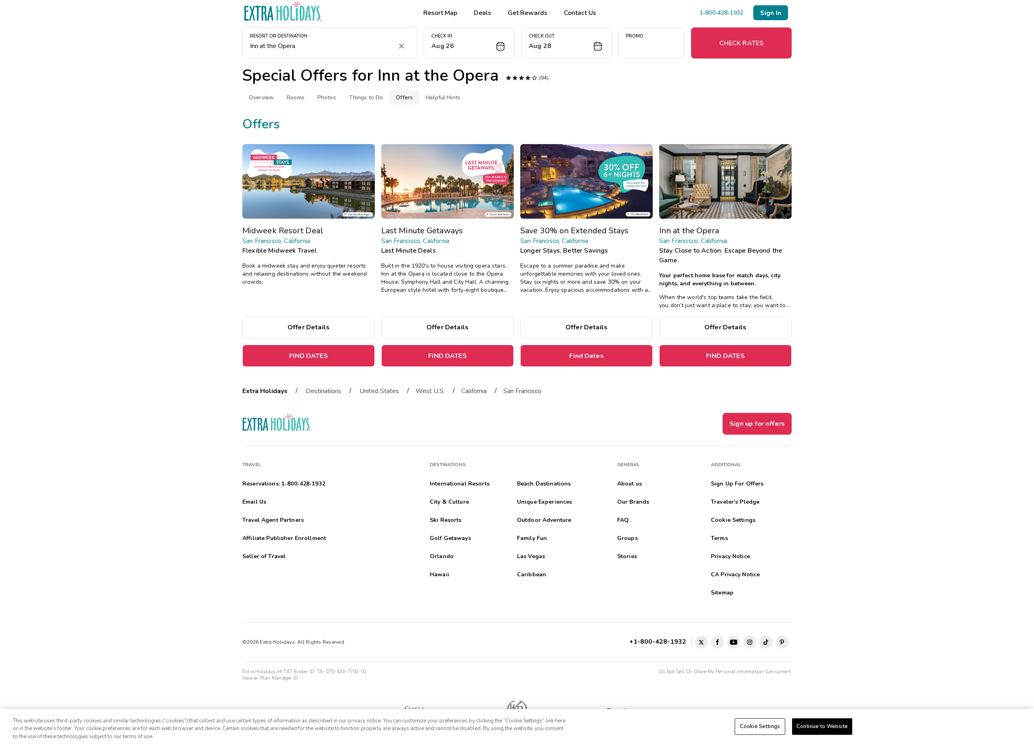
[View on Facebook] (717, 642)
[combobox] (321, 46)
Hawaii (439, 574)
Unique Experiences (544, 502)
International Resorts (460, 484)
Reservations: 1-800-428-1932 (283, 484)
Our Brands (633, 502)
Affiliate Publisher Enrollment (284, 538)
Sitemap (722, 592)
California (474, 391)
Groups (627, 538)
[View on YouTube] (733, 642)
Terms (719, 538)
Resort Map (440, 12)
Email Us (254, 502)
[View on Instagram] (749, 642)
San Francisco (522, 391)
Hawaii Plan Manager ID (270, 678)
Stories (627, 556)
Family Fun (532, 538)
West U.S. (430, 391)
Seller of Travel (264, 556)
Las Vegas (531, 556)
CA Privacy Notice (735, 574)
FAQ (623, 520)
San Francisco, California (276, 240)
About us (629, 484)
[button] (469, 43)
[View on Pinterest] (782, 642)
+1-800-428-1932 (659, 641)
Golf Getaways (450, 538)
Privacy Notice (730, 556)
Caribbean (531, 574)
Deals (482, 12)
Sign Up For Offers (737, 484)
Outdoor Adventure (544, 520)
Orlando (442, 556)
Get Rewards (527, 12)
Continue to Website (822, 726)
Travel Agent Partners (273, 520)
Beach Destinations (544, 484)
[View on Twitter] (701, 642)
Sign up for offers (757, 423)
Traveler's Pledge (735, 502)
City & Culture (449, 502)
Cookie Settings (760, 726)
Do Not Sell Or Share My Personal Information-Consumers (725, 671)
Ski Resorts (446, 520)
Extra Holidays (265, 391)
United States (379, 391)
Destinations (323, 391)
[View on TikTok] (765, 642)
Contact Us (580, 12)
